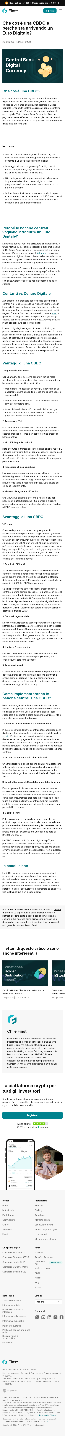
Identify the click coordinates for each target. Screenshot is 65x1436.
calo (54, 313)
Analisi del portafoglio (46, 1229)
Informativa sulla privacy (14, 1316)
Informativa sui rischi (12, 1305)
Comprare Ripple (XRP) (14, 1262)
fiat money (42, 253)
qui (47, 1421)
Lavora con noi (48, 1262)
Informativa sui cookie (13, 1321)
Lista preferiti (41, 1234)
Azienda (39, 1252)
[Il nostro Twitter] (37, 1317)
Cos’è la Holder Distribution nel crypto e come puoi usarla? (23, 992)
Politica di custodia (11, 1325)
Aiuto (37, 1273)
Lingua (38, 1296)
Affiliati (38, 1277)
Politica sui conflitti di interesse (12, 1310)
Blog (37, 1282)
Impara (38, 1287)
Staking (38, 1210)
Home (5, 1205)
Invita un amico (42, 1268)
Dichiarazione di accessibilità (10, 1337)
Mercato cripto (42, 1220)
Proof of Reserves (44, 1257)
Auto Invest (40, 1215)
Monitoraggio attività (45, 1239)
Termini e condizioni (12, 1300)
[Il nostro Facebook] (61, 1317)
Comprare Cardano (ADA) (15, 1267)
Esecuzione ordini (44, 1224)
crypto (5, 736)
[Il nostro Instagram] (55, 1317)
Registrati (50, 10)
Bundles (39, 1205)
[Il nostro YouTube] (43, 1317)
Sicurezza (7, 1229)
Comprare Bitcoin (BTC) (14, 1252)
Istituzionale (8, 1210)
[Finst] (10, 10)
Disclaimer (7, 1342)
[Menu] (61, 11)
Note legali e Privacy (47, 1415)
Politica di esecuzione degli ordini (16, 1331)
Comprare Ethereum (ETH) (15, 1257)
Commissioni (8, 1220)
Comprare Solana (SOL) (14, 1271)
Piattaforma (8, 1215)
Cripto (5, 1224)
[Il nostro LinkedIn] (49, 1317)
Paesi (5, 1234)
